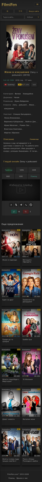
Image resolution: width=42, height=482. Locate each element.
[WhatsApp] (31, 205)
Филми (18, 94)
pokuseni (23, 105)
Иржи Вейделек (22, 101)
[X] (16, 205)
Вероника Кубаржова (13, 122)
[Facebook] (11, 205)
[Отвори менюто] (37, 4)
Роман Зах (24, 125)
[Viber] (26, 205)
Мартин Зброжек (11, 133)
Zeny (15, 105)
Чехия (16, 97)
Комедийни (28, 94)
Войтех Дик (30, 122)
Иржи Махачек (11, 125)
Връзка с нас (22, 478)
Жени (31, 105)
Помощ (11, 478)
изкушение (9, 109)
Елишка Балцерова (22, 114)
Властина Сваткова (13, 129)
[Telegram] (21, 205)
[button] (7, 11)
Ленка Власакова (12, 118)
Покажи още (34, 139)
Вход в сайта (34, 11)
